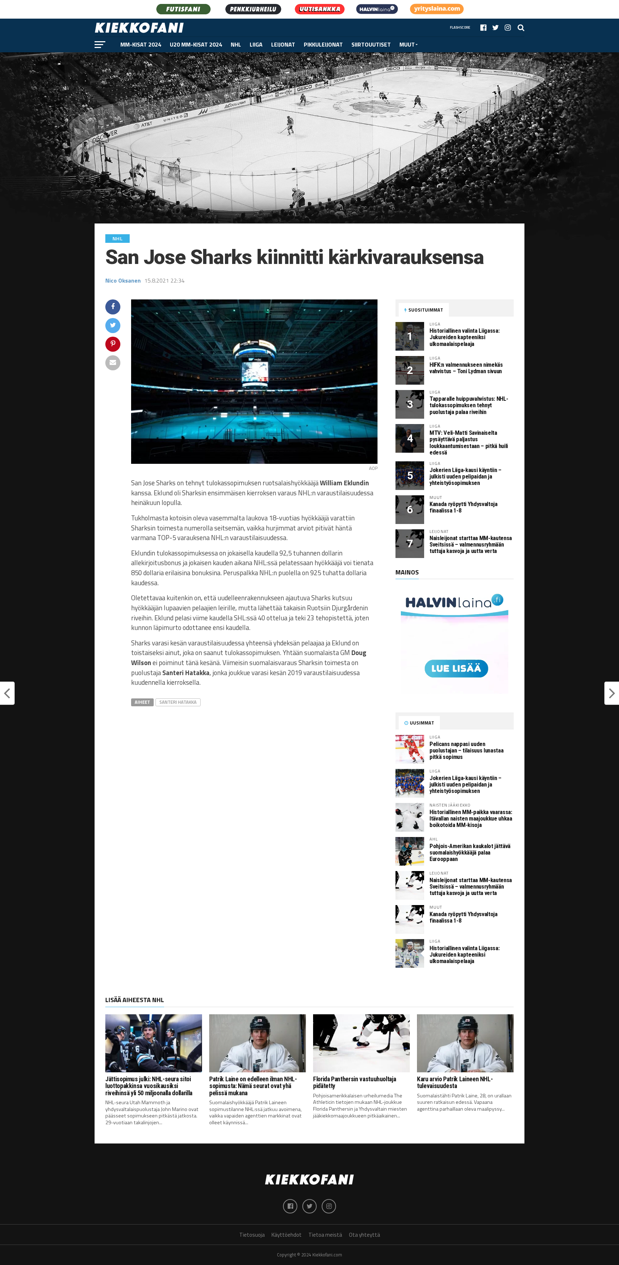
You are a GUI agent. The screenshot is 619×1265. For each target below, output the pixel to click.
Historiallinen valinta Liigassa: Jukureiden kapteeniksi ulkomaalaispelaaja (464, 337)
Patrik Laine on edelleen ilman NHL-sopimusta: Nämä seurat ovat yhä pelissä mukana (253, 1086)
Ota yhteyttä (364, 1235)
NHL (236, 44)
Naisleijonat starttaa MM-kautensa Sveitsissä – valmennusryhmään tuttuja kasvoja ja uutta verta (471, 544)
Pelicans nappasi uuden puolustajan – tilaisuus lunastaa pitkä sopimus (466, 750)
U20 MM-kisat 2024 (196, 44)
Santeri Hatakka (178, 702)
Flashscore (460, 27)
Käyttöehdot (287, 1235)
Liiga (256, 44)
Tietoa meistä (325, 1235)
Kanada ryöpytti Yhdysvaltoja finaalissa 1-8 (464, 507)
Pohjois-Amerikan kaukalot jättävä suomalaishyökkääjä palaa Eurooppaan (470, 852)
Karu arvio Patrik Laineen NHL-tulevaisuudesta (455, 1083)
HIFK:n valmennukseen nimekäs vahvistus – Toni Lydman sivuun (466, 368)
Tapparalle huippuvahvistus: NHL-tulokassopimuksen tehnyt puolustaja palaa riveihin (469, 405)
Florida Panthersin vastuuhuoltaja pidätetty (354, 1083)
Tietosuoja (252, 1235)
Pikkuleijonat (323, 44)
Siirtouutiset (371, 44)
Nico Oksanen (123, 280)
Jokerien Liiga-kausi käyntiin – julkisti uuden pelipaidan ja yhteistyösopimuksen (466, 476)
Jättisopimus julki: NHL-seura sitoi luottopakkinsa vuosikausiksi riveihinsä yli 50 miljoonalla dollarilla (148, 1086)
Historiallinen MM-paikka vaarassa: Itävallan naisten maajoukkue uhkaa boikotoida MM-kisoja (471, 818)
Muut (407, 44)
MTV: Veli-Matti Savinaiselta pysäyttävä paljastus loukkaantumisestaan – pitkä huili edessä (469, 442)
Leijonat (283, 44)
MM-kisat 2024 (140, 44)
